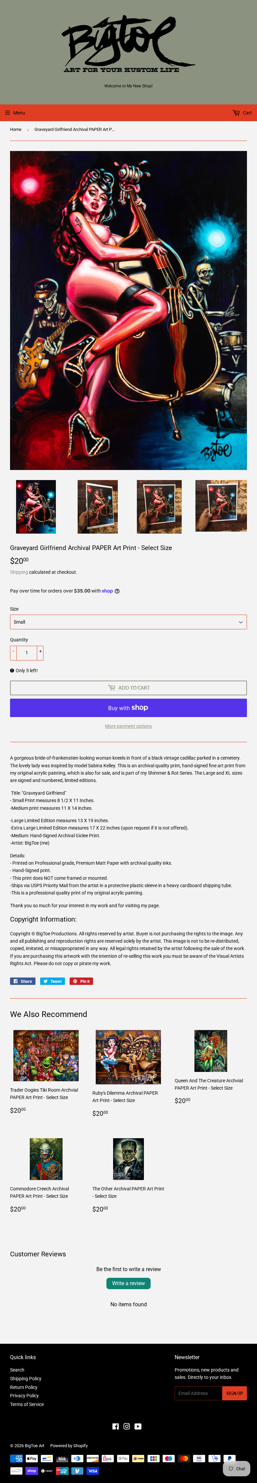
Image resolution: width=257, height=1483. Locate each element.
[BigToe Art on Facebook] (115, 1427)
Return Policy (23, 1387)
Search (17, 1370)
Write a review (128, 1283)
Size (14, 609)
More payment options (128, 726)
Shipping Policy (25, 1378)
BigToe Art (34, 1445)
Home (15, 129)
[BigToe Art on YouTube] (138, 1427)
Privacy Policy (24, 1395)
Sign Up (235, 1393)
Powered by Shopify (69, 1445)
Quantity (19, 639)
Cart (247, 112)
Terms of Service (27, 1404)
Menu (19, 112)
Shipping (19, 572)
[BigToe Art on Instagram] (126, 1427)
